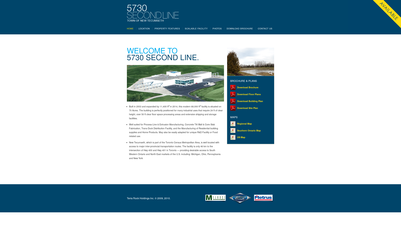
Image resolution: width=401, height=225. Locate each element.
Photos (217, 28)
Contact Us (265, 28)
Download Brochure (240, 28)
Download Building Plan (250, 101)
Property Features (167, 28)
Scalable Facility (196, 28)
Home (130, 28)
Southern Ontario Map (249, 130)
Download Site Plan (247, 108)
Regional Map (244, 123)
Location (144, 28)
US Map (241, 137)
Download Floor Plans (249, 94)
